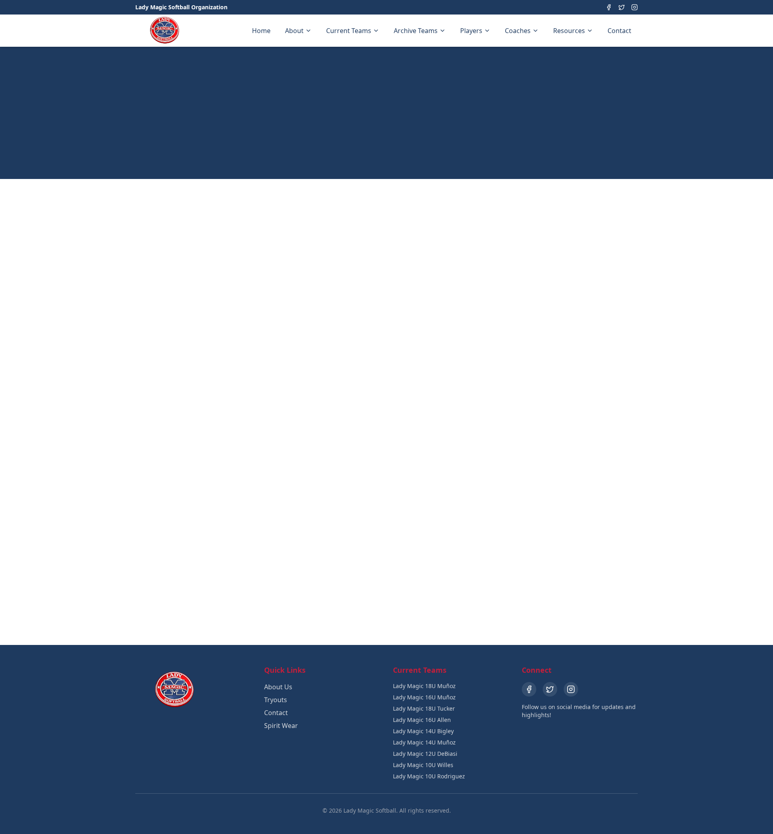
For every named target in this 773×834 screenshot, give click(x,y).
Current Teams (348, 30)
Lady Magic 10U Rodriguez (429, 776)
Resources (569, 30)
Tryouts (275, 699)
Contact (619, 30)
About (294, 30)
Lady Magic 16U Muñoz (424, 697)
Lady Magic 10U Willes (423, 765)
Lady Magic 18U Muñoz (424, 686)
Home (261, 30)
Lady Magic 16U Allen (422, 720)
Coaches (518, 30)
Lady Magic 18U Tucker (424, 708)
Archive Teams (416, 30)
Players (471, 30)
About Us (278, 686)
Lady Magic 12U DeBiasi (425, 753)
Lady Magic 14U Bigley (423, 731)
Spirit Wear (281, 725)
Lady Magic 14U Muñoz (424, 742)
